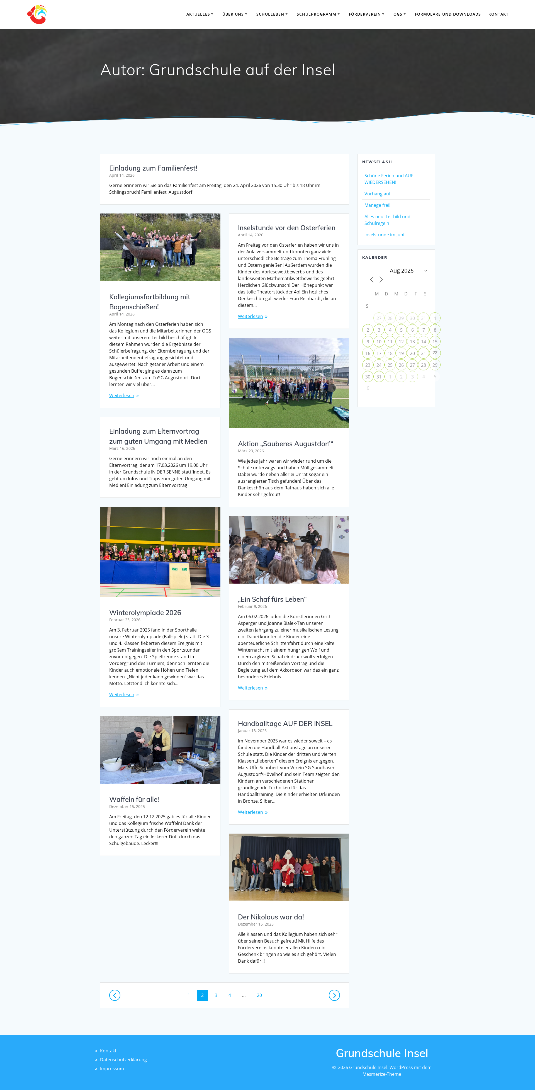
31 (423, 318)
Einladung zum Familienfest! (153, 168)
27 (378, 318)
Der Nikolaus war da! (271, 917)
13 (412, 342)
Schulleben (270, 14)
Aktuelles (198, 14)
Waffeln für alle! (134, 799)
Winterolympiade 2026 (145, 612)
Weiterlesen (121, 395)
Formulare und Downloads (448, 14)
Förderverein (365, 14)
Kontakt (498, 14)
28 (390, 318)
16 (367, 353)
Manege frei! (377, 205)
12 (401, 342)
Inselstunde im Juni (384, 235)
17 (378, 353)
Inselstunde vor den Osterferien (286, 228)
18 (390, 353)
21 (423, 353)
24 (378, 365)
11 (390, 342)
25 (390, 365)
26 (401, 365)
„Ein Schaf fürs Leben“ (272, 599)
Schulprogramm (316, 14)
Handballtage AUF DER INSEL (285, 723)
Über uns (233, 14)
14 (423, 342)
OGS (397, 14)
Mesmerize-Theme (382, 1074)
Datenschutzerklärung (123, 1060)
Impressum (112, 1068)
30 (412, 318)
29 (401, 318)
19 (401, 353)
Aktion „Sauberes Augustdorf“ (285, 444)
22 (434, 352)
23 (367, 365)
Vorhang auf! (377, 194)
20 (261, 995)
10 (378, 342)
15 (434, 342)
